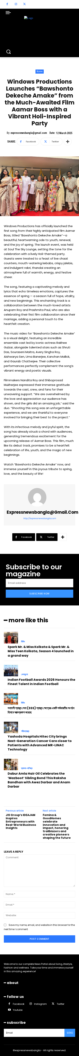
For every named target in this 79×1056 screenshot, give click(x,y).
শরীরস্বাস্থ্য (25, 731)
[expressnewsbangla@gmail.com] (39, 497)
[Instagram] (15, 4)
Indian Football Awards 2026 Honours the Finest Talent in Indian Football (41, 681)
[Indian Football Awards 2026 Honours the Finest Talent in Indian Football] (11, 670)
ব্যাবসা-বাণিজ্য (26, 768)
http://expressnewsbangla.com (39, 518)
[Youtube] (9, 1010)
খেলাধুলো (24, 674)
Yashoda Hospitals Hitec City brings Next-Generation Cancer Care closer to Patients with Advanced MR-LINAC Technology (40, 743)
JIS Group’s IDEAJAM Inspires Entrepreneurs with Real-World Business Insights (21, 821)
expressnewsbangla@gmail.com (29, 132)
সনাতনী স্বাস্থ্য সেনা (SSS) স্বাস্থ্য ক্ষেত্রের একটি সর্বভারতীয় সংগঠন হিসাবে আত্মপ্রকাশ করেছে (41, 710)
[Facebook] (7, 4)
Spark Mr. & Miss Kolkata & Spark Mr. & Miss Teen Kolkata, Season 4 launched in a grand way (41, 651)
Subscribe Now (39, 593)
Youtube (17, 1010)
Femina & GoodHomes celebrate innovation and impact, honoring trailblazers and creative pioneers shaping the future (57, 826)
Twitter (60, 1004)
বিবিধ (23, 641)
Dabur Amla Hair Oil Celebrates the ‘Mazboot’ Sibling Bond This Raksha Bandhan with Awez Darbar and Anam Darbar (39, 780)
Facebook (18, 1004)
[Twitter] (24, 4)
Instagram (40, 1004)
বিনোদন (40, 71)
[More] (68, 141)
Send (70, 1032)
